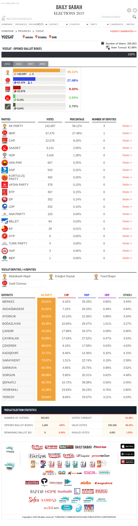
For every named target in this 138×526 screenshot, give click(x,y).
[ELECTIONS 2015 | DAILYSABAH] (69, 8)
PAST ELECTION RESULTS (19, 19)
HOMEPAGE (7, 24)
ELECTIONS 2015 (69, 13)
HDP (107, 295)
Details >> (127, 126)
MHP (86, 295)
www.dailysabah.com (10, 3)
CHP (66, 295)
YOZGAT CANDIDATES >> (123, 31)
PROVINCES (21, 24)
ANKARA (29, 37)
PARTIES (130, 24)
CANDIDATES (117, 24)
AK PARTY (46, 295)
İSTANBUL (42, 37)
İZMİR (54, 37)
